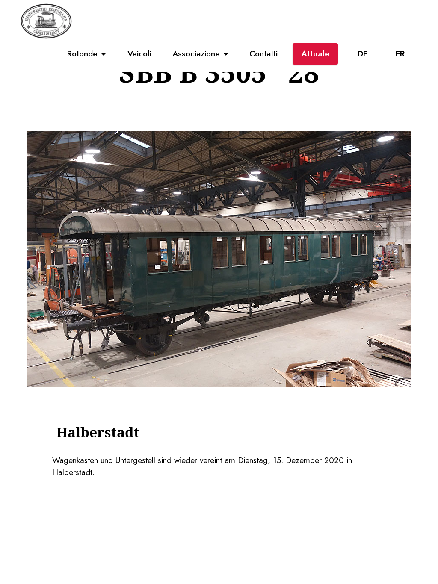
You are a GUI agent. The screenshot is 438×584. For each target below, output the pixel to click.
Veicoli (139, 53)
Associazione (196, 53)
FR (400, 53)
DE (363, 53)
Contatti (263, 53)
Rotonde (82, 53)
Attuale (315, 53)
